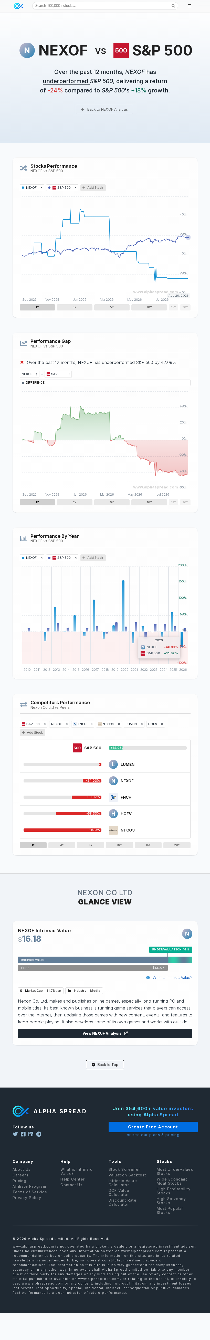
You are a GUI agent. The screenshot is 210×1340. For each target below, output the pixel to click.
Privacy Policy (27, 1197)
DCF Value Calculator (119, 1192)
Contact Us (71, 1185)
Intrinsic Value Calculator (123, 1182)
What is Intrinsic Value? (172, 977)
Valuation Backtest (127, 1175)
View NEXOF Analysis (102, 1033)
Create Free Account (153, 1126)
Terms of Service (30, 1192)
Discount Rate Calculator (122, 1202)
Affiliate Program (29, 1186)
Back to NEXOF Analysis (107, 109)
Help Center (72, 1179)
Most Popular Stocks (170, 1210)
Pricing (20, 1180)
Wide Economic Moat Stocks (172, 1181)
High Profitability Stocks (174, 1191)
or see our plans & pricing (153, 1135)
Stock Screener (124, 1169)
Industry (86, 991)
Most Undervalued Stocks (175, 1171)
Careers (21, 1175)
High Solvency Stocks (171, 1200)
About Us (22, 1169)
